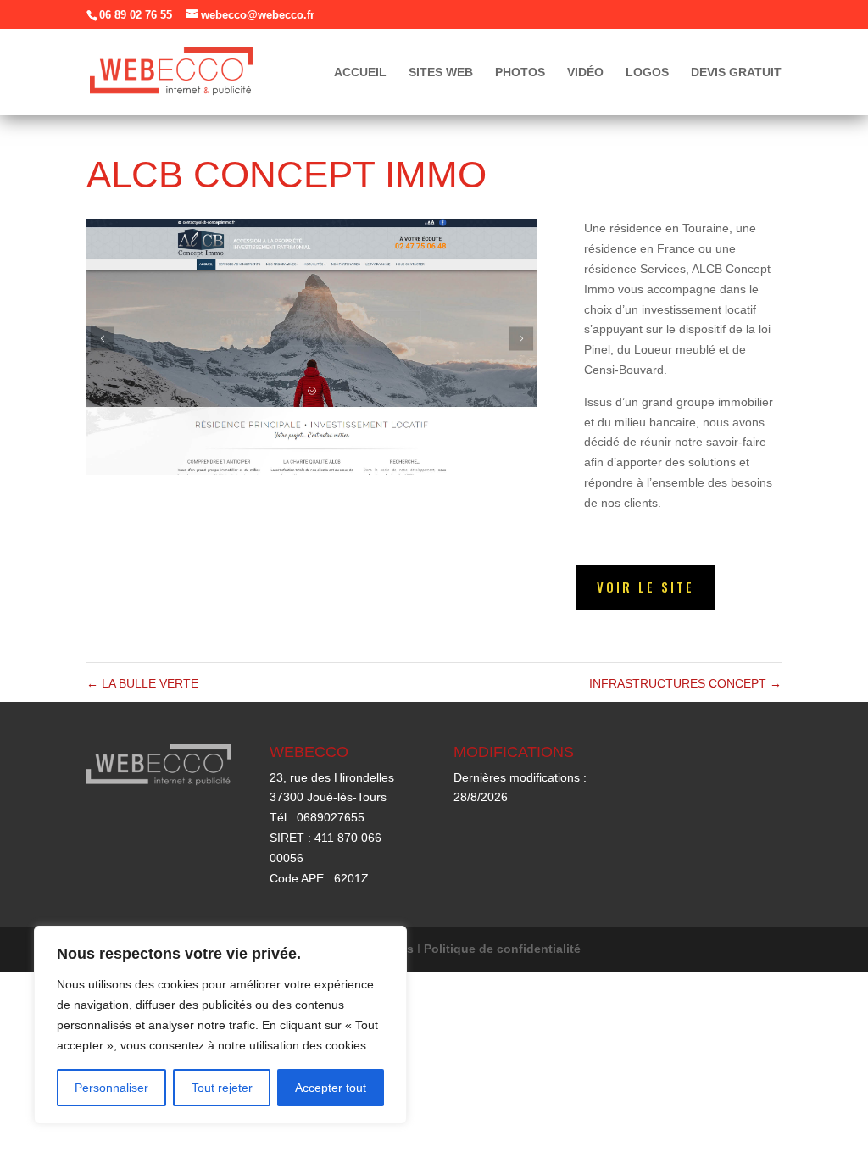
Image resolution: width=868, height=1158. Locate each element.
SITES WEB (441, 72)
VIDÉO (585, 72)
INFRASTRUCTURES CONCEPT (685, 683)
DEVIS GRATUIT (736, 72)
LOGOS (647, 72)
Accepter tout (330, 1087)
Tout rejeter (222, 1087)
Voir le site (645, 586)
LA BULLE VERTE (142, 683)
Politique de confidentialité (502, 948)
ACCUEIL (360, 72)
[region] (220, 1025)
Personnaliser (111, 1087)
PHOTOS (520, 72)
